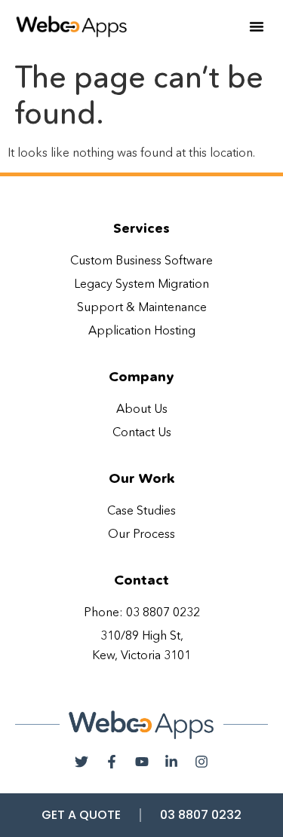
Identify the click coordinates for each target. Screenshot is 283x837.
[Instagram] (201, 762)
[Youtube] (142, 762)
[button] (256, 26)
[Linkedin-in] (171, 762)
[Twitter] (82, 762)
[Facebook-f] (112, 762)
